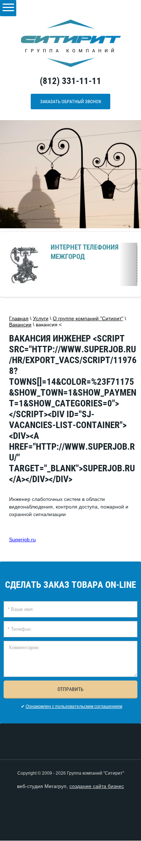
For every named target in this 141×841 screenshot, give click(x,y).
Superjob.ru (22, 539)
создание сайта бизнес (96, 786)
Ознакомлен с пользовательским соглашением (74, 706)
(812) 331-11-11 (70, 81)
